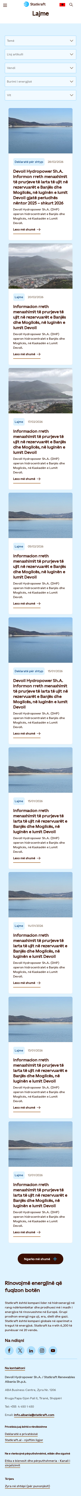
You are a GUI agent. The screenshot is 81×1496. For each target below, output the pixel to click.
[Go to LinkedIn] (31, 1350)
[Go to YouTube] (53, 1350)
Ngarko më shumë (37, 1259)
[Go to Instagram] (42, 1350)
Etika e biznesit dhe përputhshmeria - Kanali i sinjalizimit (37, 1463)
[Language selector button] (62, 4)
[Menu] (5, 4)
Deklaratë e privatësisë (21, 1434)
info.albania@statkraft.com (34, 1415)
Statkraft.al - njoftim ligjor (24, 1440)
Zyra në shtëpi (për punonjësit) (27, 1486)
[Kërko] (71, 5)
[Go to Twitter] (20, 1350)
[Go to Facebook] (9, 1350)
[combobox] (7, 41)
